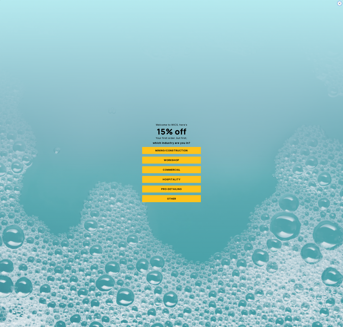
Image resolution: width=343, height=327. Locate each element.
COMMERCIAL (171, 169)
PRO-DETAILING (171, 189)
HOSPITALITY (171, 179)
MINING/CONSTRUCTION (171, 150)
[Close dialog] (339, 3)
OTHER (171, 198)
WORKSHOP (171, 160)
